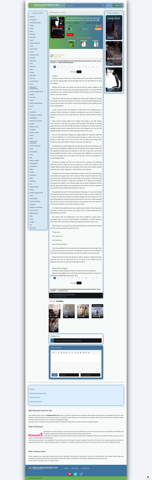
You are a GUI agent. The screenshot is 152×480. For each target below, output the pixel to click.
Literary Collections (35, 43)
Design (31, 190)
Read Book (70, 35)
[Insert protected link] (81, 353)
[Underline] (58, 353)
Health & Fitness (34, 132)
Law (31, 184)
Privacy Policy (75, 468)
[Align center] (64, 353)
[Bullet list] (70, 353)
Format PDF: (83, 40)
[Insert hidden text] (89, 353)
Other (31, 216)
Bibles (31, 178)
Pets (31, 157)
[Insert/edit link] (78, 353)
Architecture (33, 175)
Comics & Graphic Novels (36, 91)
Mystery (32, 25)
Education (32, 34)
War (31, 225)
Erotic (31, 63)
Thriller (32, 28)
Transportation (34, 163)
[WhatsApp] (71, 29)
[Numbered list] (72, 353)
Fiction (31, 46)
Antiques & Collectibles (36, 207)
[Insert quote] (84, 353)
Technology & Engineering (33, 142)
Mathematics (33, 118)
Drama (31, 40)
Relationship (53, 18)
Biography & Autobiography (34, 87)
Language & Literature (36, 115)
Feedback (66, 468)
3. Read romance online (35, 401)
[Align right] (66, 353)
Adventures (33, 228)
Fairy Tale (32, 78)
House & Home (34, 210)
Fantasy (32, 72)
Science (32, 52)
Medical (32, 172)
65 (93, 67)
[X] (69, 29)
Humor (31, 106)
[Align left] (61, 353)
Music (31, 84)
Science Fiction (34, 49)
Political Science (34, 126)
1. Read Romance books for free (37, 393)
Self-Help (32, 57)
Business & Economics (36, 121)
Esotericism (33, 112)
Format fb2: (95, 40)
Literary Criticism (34, 187)
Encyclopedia (33, 151)
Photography (33, 166)
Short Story (33, 37)
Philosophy (33, 75)
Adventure (32, 66)
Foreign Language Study (36, 192)
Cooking (32, 124)
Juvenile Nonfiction (35, 201)
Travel (31, 138)
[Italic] (56, 353)
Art (30, 109)
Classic (31, 219)
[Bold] (53, 353)
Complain (98, 29)
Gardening (32, 181)
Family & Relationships (36, 103)
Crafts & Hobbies (34, 160)
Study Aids (32, 204)
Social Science (34, 198)
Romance (63, 12)
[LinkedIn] (73, 29)
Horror (31, 31)
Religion (32, 94)
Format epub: (71, 40)
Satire (31, 195)
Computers (33, 129)
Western (32, 222)
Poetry (31, 69)
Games (31, 149)
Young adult (33, 19)
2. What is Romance (34, 397)
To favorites (85, 29)
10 (86, 67)
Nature (31, 135)
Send (54, 375)
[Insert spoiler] (86, 353)
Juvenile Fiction (34, 81)
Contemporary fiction (35, 22)
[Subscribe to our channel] (71, 474)
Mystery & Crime (34, 55)
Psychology (33, 60)
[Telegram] (67, 29)
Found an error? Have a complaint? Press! (64, 294)
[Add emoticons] (75, 353)
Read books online (55, 12)
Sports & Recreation (35, 146)
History (32, 100)
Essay (31, 154)
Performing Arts (34, 213)
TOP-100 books (85, 468)
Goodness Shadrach (97, 23)
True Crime (32, 97)
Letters (31, 169)
